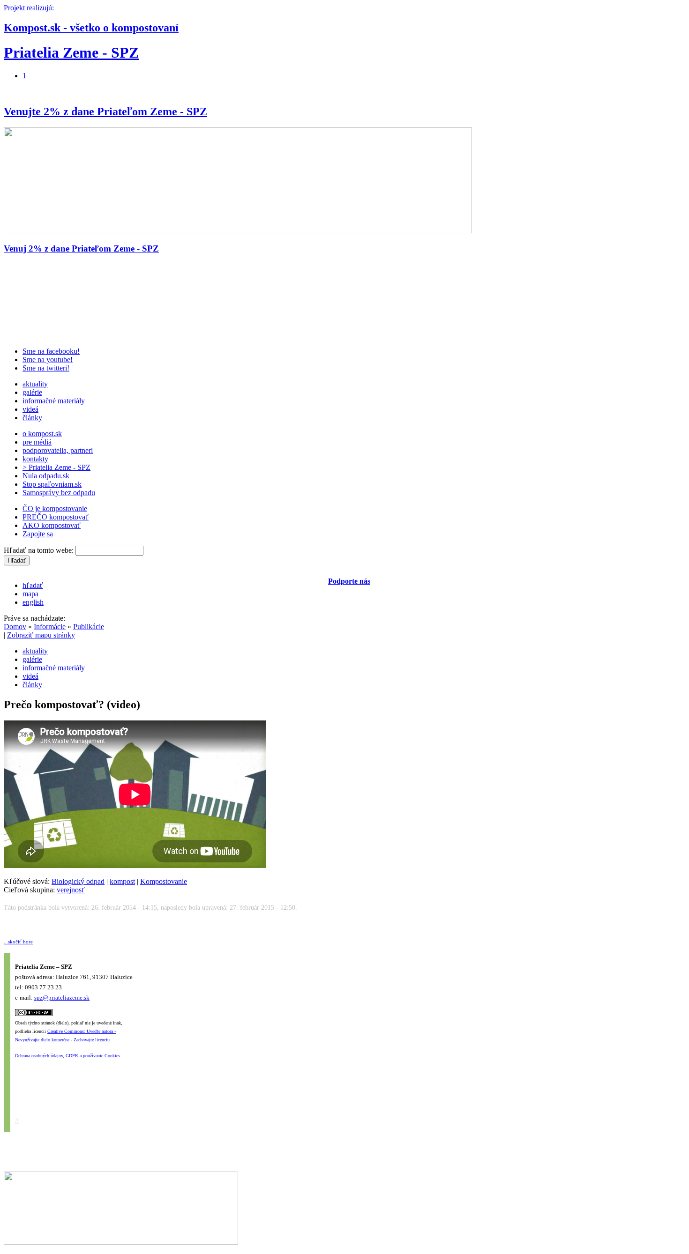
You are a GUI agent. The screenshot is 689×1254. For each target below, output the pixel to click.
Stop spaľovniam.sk (52, 484)
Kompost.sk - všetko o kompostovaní (91, 28)
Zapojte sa (37, 534)
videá (30, 409)
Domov (15, 627)
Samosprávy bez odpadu (58, 493)
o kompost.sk (42, 434)
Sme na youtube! (47, 360)
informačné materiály (53, 401)
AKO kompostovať (51, 525)
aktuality (35, 384)
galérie (32, 392)
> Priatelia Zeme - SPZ (56, 467)
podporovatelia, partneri (57, 450)
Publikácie (88, 627)
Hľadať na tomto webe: (39, 550)
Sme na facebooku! (51, 351)
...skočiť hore (18, 941)
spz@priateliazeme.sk (62, 997)
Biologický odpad (78, 881)
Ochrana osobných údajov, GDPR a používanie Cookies (67, 1055)
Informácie (50, 627)
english (33, 602)
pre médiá (37, 442)
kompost (122, 881)
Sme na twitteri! (45, 368)
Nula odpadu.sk (45, 476)
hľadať (32, 585)
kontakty (35, 459)
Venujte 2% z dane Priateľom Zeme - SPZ (105, 111)
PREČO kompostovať (55, 517)
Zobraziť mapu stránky (41, 635)
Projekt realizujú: (29, 8)
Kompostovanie (163, 881)
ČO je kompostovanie (54, 508)
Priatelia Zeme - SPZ (71, 52)
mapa (30, 594)
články (32, 418)
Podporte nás (349, 581)
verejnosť (71, 890)
